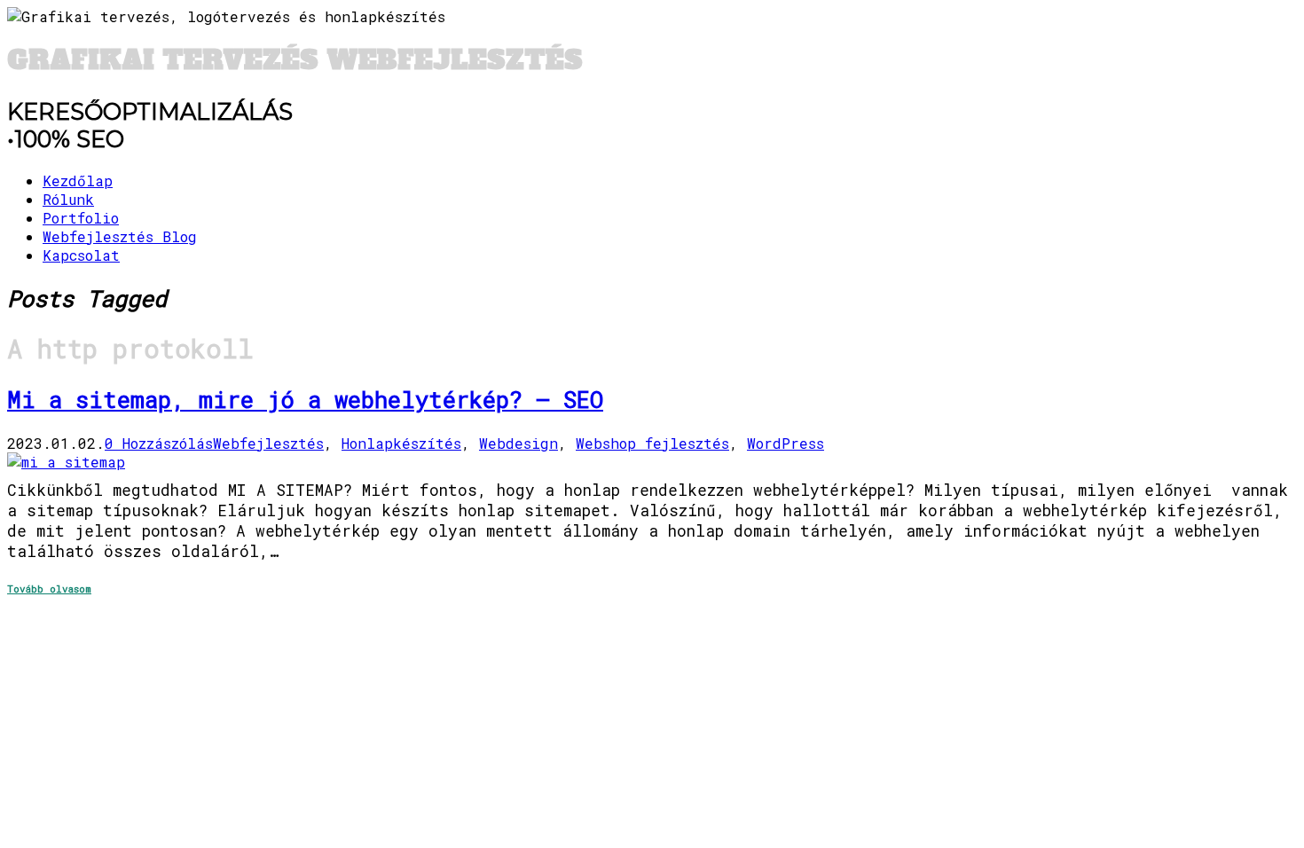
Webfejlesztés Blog (120, 236)
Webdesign (518, 443)
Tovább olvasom (49, 588)
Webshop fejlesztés (652, 443)
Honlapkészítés (401, 443)
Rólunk (68, 199)
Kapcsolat (81, 255)
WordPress (785, 443)
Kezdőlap (78, 180)
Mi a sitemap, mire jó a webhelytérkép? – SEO (305, 399)
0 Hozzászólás (159, 443)
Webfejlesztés (268, 443)
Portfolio (81, 217)
